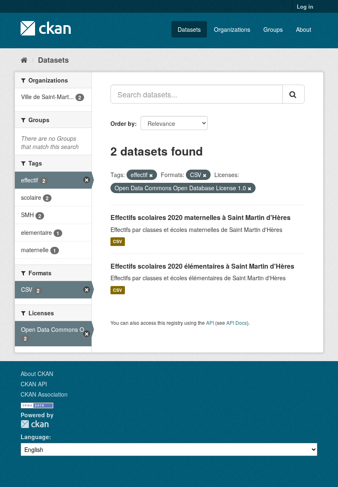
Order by (122, 123)
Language (35, 437)
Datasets (189, 29)
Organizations (232, 29)
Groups (273, 29)
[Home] (24, 59)
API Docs (236, 322)
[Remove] (151, 175)
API (210, 322)
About (303, 29)
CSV (117, 242)
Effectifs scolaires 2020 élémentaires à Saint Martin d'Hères (202, 266)
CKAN (35, 424)
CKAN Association (44, 394)
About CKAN (37, 373)
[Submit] (293, 94)
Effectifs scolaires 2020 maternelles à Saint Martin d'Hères (200, 217)
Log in (305, 6)
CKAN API (34, 384)
